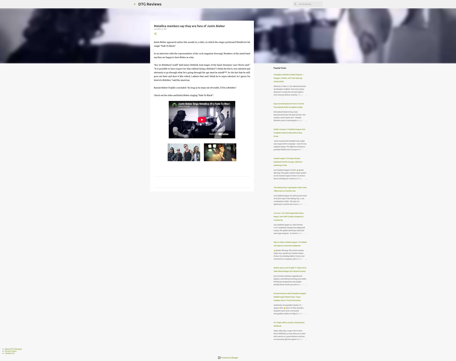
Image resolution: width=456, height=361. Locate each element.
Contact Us (9, 353)
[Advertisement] (266, 102)
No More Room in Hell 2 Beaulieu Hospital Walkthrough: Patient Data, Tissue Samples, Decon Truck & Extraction (290, 297)
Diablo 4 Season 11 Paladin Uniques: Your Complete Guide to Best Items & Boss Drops (289, 132)
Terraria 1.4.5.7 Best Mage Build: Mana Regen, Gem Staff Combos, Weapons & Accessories (289, 216)
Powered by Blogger (229, 358)
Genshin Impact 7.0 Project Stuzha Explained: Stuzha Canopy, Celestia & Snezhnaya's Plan (288, 161)
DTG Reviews (150, 4)
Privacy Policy (11, 351)
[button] (155, 33)
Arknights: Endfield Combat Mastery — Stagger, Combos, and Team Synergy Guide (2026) (289, 78)
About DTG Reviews (13, 349)
